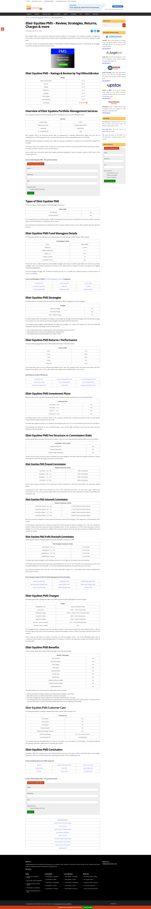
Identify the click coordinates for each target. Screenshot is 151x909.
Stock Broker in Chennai (71, 888)
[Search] (124, 25)
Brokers (37, 14)
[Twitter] (95, 31)
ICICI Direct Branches (89, 885)
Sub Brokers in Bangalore (52, 882)
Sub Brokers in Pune (51, 885)
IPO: (103, 135)
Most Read (95, 14)
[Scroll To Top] (148, 903)
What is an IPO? (63, 835)
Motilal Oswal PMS (64, 289)
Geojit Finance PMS (88, 765)
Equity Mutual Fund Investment (62, 829)
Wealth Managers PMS (64, 587)
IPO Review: (105, 121)
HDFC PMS (64, 768)
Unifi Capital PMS (64, 283)
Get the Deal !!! (106, 80)
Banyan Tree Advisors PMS (64, 765)
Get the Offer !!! (106, 48)
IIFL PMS (88, 286)
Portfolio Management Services (40, 17)
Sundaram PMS (39, 283)
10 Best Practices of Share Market (62, 823)
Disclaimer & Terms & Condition (62, 904)
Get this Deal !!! (106, 63)
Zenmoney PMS (88, 587)
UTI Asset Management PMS (88, 379)
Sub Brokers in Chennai (52, 888)
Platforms (73, 14)
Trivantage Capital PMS (39, 286)
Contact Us (113, 903)
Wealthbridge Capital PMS (88, 581)
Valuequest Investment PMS (88, 385)
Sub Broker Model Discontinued (62, 838)
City (28, 181)
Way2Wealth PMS (64, 581)
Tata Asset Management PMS (64, 379)
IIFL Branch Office (88, 879)
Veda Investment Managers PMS (38, 584)
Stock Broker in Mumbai (71, 876)
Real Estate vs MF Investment (34, 880)
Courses (87, 14)
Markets (29, 14)
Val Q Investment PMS (88, 382)
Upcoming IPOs (63, 848)
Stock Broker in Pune (70, 885)
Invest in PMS (87, 907)
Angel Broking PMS (88, 768)
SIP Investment (63, 826)
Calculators (57, 14)
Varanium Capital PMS (39, 581)
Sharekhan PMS (88, 771)
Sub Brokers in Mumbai (52, 876)
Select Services (31, 187)
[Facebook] (98, 31)
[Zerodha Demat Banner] (97, 7)
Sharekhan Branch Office (90, 876)
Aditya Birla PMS (88, 289)
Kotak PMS (64, 286)
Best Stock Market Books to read (34, 891)
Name (29, 168)
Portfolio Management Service (54, 279)
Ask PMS (39, 765)
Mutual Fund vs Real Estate (63, 845)
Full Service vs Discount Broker (33, 877)
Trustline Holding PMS (39, 289)
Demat (65, 14)
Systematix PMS (39, 379)
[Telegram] (92, 31)
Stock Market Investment (62, 832)
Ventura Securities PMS (39, 587)
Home (27, 17)
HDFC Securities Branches (91, 888)
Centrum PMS (64, 771)
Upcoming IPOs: (107, 129)
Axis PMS (39, 771)
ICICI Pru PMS (88, 283)
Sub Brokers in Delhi (51, 879)
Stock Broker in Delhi (70, 879)
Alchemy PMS (38, 768)
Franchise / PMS (46, 14)
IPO (80, 14)
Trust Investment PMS (64, 382)
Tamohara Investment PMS (39, 385)
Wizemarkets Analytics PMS (88, 584)
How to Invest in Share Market (63, 842)
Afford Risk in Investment (33, 888)
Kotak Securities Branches (91, 882)
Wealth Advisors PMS (64, 584)
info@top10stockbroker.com (109, 864)
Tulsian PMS (64, 385)
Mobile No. (30, 174)
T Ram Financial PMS (38, 382)
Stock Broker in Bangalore (71, 882)
